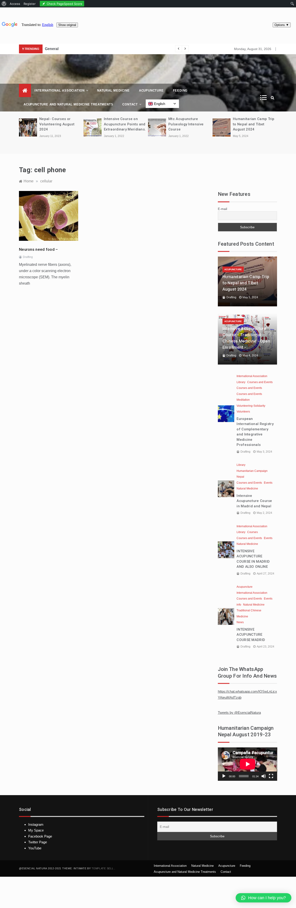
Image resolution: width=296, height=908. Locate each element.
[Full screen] (271, 776)
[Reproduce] (224, 776)
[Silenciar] (263, 776)
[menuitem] (4, 3)
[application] (247, 764)
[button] (263, 897)
